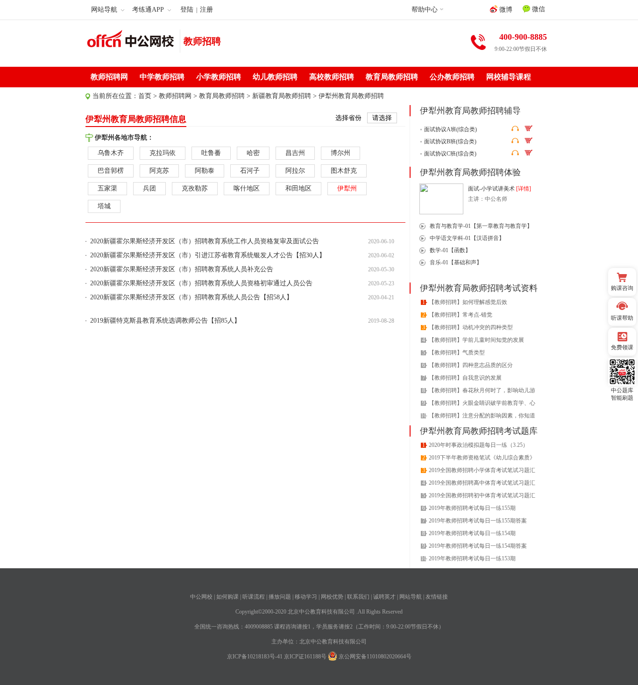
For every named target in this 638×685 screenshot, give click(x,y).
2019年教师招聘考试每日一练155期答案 (478, 520)
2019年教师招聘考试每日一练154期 (472, 533)
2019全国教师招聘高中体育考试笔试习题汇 (482, 483)
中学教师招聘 (162, 77)
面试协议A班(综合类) (450, 129)
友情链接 (436, 596)
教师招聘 (202, 41)
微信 (537, 9)
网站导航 (410, 596)
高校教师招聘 (331, 77)
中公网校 (201, 596)
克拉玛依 (162, 152)
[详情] (523, 188)
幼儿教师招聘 (275, 77)
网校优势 (332, 596)
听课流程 (253, 596)
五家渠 (107, 188)
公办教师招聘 (452, 77)
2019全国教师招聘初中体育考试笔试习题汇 (482, 495)
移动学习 (306, 596)
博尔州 (340, 152)
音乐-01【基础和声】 (456, 262)
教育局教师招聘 (392, 77)
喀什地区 (247, 188)
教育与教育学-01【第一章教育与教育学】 (481, 226)
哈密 (253, 152)
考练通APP (148, 9)
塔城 (104, 206)
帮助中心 (424, 9)
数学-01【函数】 (450, 250)
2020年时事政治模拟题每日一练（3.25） (478, 445)
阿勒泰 (204, 170)
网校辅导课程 (508, 77)
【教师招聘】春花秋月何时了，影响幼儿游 (482, 390)
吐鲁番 (211, 152)
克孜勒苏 (195, 188)
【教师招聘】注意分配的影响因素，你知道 (482, 415)
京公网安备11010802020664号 (375, 656)
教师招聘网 (109, 77)
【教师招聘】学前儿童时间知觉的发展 (476, 340)
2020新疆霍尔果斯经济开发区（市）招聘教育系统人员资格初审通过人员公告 (201, 283)
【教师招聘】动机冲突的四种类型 (471, 327)
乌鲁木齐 (111, 152)
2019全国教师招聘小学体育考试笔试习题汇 (482, 470)
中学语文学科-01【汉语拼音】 (467, 238)
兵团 (149, 188)
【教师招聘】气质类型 (457, 352)
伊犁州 (347, 188)
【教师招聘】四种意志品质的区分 (471, 365)
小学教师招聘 (218, 77)
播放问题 (280, 596)
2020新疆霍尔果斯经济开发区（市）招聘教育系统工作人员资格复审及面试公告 (204, 241)
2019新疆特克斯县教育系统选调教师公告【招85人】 (165, 320)
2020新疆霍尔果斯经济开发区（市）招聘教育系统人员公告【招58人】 (191, 297)
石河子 (250, 170)
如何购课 (227, 596)
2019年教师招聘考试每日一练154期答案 (478, 546)
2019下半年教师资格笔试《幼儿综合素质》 (482, 457)
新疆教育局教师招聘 (281, 95)
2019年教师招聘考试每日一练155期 (472, 508)
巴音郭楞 (111, 170)
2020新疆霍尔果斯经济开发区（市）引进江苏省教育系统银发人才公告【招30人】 (208, 255)
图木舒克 (344, 170)
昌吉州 (295, 152)
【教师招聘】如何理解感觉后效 (468, 302)
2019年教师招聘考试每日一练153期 (472, 558)
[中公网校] (130, 39)
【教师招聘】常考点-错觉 (460, 315)
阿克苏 (159, 170)
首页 (144, 95)
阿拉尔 (295, 170)
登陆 (186, 9)
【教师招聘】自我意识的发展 (465, 378)
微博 (504, 9)
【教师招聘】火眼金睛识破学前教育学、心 (482, 403)
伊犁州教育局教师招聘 (351, 95)
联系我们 (358, 596)
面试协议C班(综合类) (450, 153)
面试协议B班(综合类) (450, 141)
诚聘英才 (384, 596)
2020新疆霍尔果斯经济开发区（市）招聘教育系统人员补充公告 (181, 269)
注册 (206, 9)
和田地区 (298, 188)
